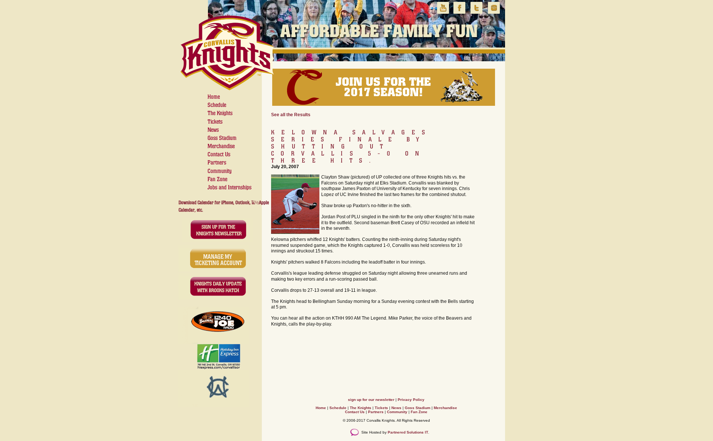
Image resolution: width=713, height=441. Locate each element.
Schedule (217, 105)
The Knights (220, 113)
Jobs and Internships (229, 187)
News (213, 130)
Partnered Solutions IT (408, 432)
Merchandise (221, 146)
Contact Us (219, 154)
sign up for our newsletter (371, 400)
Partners (217, 162)
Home (214, 97)
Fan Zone (217, 179)
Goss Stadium (222, 138)
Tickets (215, 121)
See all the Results (290, 114)
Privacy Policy (411, 400)
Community (220, 171)
